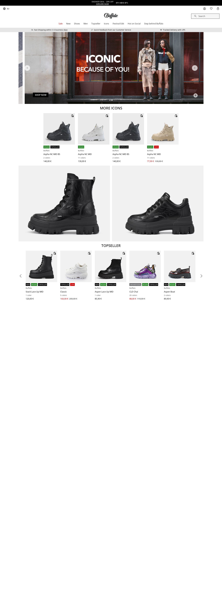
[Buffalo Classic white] (76, 266)
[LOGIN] (204, 9)
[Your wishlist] (211, 9)
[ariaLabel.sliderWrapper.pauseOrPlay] (195, 95)
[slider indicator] (110, 100)
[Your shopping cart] (218, 9)
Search (201, 16)
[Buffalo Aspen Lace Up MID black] (110, 266)
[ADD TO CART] (72, 115)
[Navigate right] (195, 68)
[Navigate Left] (27, 68)
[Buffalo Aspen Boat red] (179, 266)
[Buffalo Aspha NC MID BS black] (59, 129)
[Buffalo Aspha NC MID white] (93, 129)
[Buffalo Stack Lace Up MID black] (41, 266)
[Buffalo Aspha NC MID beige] (163, 129)
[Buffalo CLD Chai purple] (145, 266)
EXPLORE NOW (102, 4)
